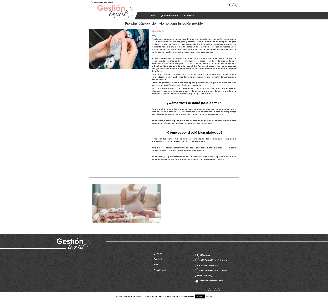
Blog (154, 36)
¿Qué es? (158, 254)
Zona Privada (160, 270)
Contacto (189, 16)
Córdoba (205, 255)
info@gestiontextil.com (211, 281)
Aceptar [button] (200, 296)
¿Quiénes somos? (170, 16)
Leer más (209, 296)
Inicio (153, 16)
